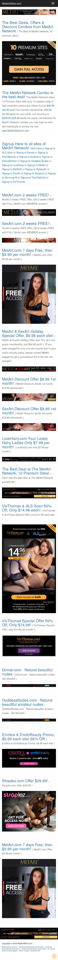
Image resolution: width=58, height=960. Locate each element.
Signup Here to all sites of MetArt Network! (24, 146)
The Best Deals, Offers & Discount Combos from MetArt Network (27, 26)
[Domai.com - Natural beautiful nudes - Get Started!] (29, 685)
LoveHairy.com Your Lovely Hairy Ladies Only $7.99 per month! (26, 442)
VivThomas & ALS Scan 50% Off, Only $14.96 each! (27, 508)
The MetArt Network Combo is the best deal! (27, 94)
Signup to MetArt (36, 165)
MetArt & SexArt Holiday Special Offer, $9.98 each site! (27, 333)
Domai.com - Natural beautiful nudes (27, 672)
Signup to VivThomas (13, 181)
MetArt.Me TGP (35, 950)
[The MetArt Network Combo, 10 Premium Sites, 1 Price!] (29, 63)
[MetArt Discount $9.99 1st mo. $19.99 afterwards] (29, 397)
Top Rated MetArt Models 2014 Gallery (31, 947)
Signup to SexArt (11, 173)
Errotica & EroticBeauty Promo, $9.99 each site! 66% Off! (28, 736)
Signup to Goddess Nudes (34, 161)
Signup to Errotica (29, 156)
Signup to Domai (25, 152)
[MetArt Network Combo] (29, 493)
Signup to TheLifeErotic (33, 177)
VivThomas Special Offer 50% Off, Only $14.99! (27, 622)
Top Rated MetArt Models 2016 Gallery (34, 949)
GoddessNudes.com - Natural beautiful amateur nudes (27, 702)
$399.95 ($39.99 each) (14, 118)
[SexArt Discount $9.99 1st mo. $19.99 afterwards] (29, 427)
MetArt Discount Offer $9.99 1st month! (29, 381)
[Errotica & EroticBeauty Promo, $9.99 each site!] (29, 758)
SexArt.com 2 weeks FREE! (25, 223)
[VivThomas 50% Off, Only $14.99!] (29, 646)
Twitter (21, 950)
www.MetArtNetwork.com (15, 130)
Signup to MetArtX (12, 169)
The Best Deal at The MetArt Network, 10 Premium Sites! (26, 471)
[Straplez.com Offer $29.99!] (29, 811)
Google (26, 950)
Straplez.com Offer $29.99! (25, 780)
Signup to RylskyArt (36, 169)
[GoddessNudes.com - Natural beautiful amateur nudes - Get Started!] (29, 720)
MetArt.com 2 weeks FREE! (25, 194)
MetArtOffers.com (11, 3)
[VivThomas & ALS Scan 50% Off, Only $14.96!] (29, 568)
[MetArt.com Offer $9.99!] (29, 294)
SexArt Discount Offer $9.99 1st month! (29, 410)
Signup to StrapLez (34, 173)
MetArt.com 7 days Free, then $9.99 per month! (27, 252)
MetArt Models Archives (10, 947)
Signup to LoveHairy (13, 165)
